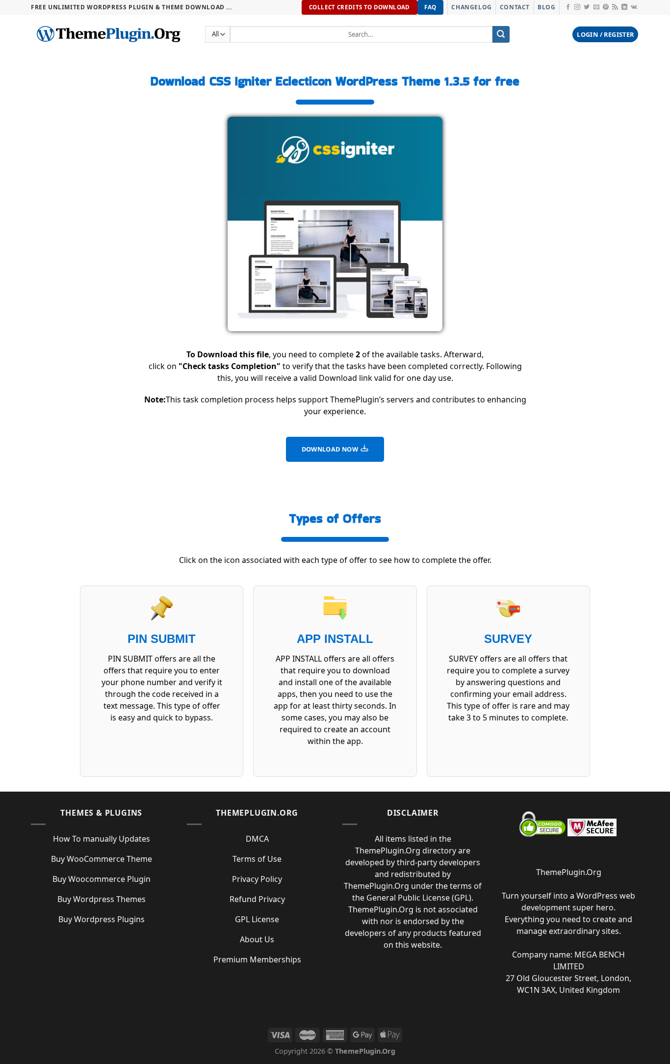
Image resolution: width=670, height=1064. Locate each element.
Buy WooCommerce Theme (101, 858)
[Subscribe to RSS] (615, 7)
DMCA (257, 838)
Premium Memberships (257, 959)
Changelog (471, 7)
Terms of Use (257, 858)
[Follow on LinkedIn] (624, 7)
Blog (546, 7)
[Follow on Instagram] (577, 7)
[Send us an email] (596, 7)
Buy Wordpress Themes (101, 899)
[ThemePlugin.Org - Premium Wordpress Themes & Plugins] (110, 34)
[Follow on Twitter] (587, 7)
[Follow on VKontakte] (634, 7)
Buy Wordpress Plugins (101, 919)
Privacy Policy (257, 879)
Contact (515, 7)
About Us (257, 939)
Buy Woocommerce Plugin (101, 879)
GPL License (257, 919)
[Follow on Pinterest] (606, 7)
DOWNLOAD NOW (331, 449)
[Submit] (500, 34)
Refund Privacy (257, 899)
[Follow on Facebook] (568, 7)
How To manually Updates (101, 838)
